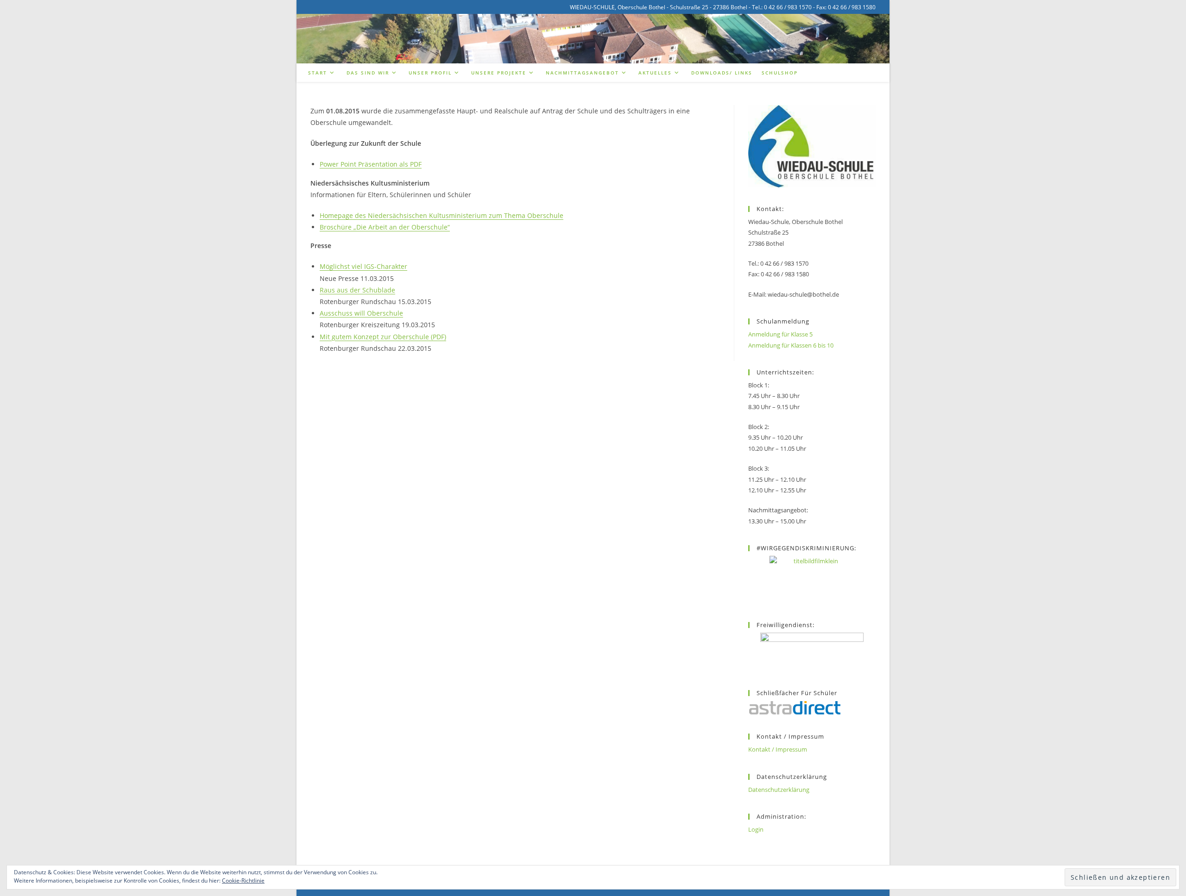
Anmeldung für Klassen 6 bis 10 (790, 345)
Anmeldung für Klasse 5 (780, 334)
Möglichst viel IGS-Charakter (363, 266)
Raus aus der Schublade (357, 290)
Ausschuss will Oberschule (361, 313)
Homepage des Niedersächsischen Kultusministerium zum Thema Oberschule (441, 215)
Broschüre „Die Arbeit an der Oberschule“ (385, 227)
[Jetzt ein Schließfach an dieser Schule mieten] (794, 708)
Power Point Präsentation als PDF (371, 164)
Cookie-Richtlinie (243, 880)
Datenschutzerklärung (778, 789)
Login (755, 829)
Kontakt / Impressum (777, 749)
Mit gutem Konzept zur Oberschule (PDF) (383, 336)
